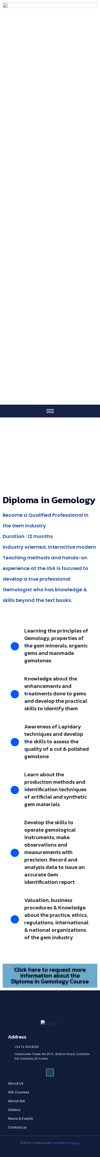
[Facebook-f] (50, 1072)
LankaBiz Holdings (66, 1143)
